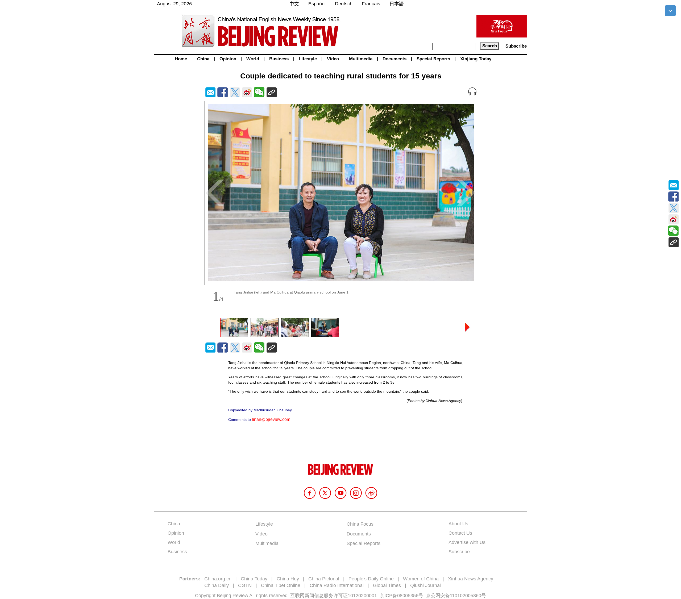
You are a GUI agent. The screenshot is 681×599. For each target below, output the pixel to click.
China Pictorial (323, 578)
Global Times (387, 585)
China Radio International (337, 585)
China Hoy (288, 578)
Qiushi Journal (425, 585)
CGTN (245, 585)
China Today (254, 578)
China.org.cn (217, 578)
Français (371, 3)
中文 (294, 3)
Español (317, 3)
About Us (458, 523)
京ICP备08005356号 (401, 595)
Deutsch (343, 3)
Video (333, 58)
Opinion (227, 58)
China (203, 58)
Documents (394, 58)
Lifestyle (308, 58)
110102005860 (465, 595)
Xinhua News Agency (470, 578)
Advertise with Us (467, 542)
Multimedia (360, 58)
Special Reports (433, 58)
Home (181, 58)
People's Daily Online (371, 578)
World (252, 58)
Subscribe (516, 46)
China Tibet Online (280, 585)
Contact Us (460, 533)
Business (279, 58)
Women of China (421, 578)
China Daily (216, 585)
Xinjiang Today (475, 58)
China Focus (360, 524)
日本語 (396, 3)
